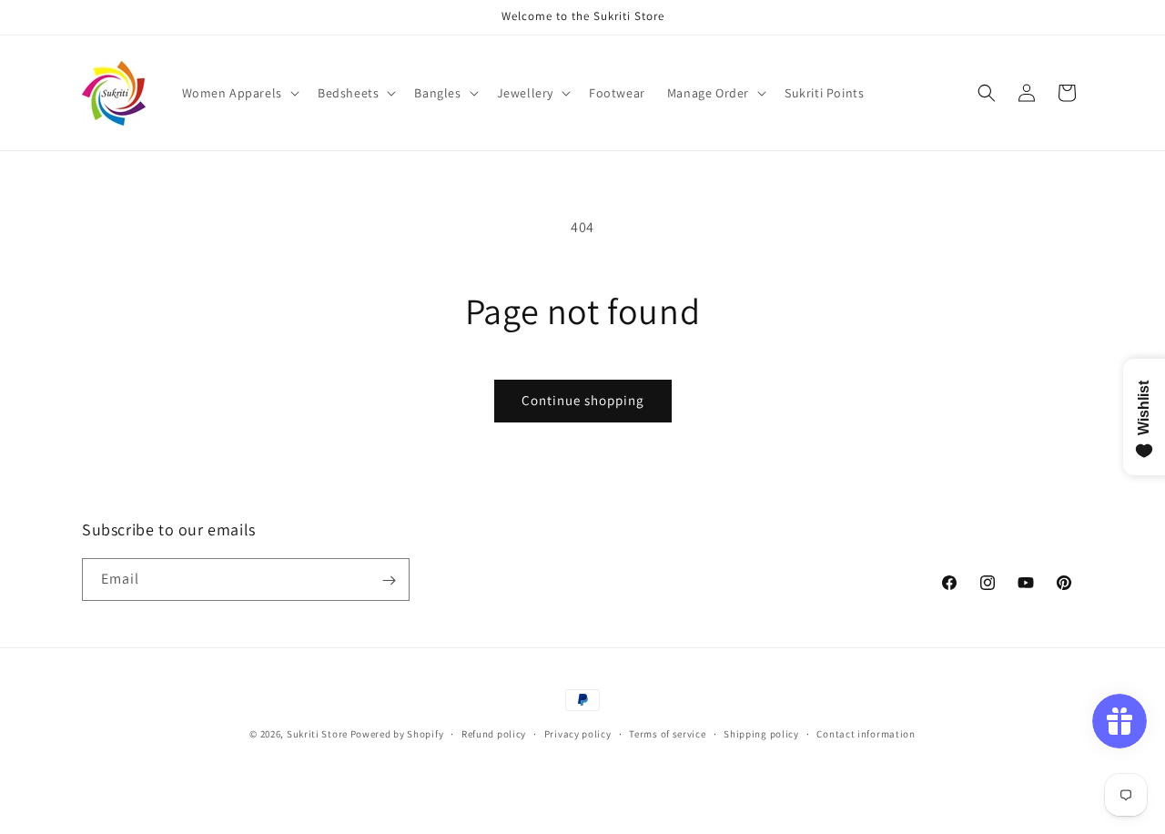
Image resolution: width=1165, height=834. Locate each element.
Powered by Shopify (397, 733)
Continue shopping (583, 400)
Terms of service (667, 733)
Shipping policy (761, 733)
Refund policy (493, 733)
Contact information (865, 733)
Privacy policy (578, 733)
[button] (239, 93)
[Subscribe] (389, 580)
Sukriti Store (317, 733)
